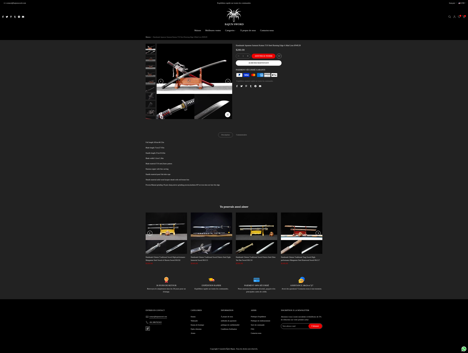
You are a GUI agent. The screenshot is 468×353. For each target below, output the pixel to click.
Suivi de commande (257, 325)
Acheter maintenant (259, 63)
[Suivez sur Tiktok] (148, 328)
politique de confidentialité (230, 325)
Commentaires (241, 135)
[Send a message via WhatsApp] (464, 349)
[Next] (227, 81)
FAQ (252, 329)
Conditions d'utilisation (229, 329)
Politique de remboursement (260, 321)
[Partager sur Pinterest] (11, 16)
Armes (193, 333)
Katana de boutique (197, 325)
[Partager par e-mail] (23, 16)
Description (225, 135)
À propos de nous (248, 30)
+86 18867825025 (155, 322)
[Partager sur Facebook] (3, 16)
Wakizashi (194, 321)
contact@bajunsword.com (16, 3)
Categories (229, 30)
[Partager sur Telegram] (19, 16)
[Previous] (160, 81)
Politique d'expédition (258, 317)
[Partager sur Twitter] (7, 16)
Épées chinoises (196, 329)
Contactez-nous (267, 30)
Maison (197, 30)
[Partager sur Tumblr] (15, 16)
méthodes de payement (228, 321)
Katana (193, 317)
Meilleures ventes (213, 30)
